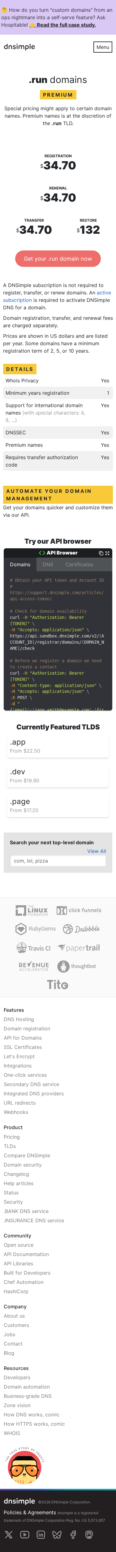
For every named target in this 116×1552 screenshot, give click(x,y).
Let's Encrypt (19, 1056)
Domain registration (27, 1028)
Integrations (18, 1066)
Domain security (23, 1165)
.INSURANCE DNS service (34, 1220)
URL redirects (20, 1103)
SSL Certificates (23, 1047)
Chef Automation (24, 1282)
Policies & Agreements (30, 1512)
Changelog (16, 1174)
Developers (17, 1377)
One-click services (25, 1075)
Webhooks (16, 1112)
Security (13, 1202)
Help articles (18, 1183)
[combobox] (58, 861)
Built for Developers (27, 1273)
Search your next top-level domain (52, 842)
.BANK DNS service (26, 1211)
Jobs (9, 1334)
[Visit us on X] (9, 1535)
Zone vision (17, 1405)
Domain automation (27, 1387)
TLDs (10, 1146)
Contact (13, 1344)
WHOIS (12, 1433)
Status (11, 1192)
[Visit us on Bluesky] (57, 1535)
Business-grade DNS (28, 1396)
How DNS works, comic (31, 1414)
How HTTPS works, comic (34, 1424)
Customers (16, 1325)
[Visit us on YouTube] (25, 1535)
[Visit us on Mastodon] (89, 1535)
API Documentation (26, 1254)
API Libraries (18, 1263)
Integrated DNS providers (34, 1093)
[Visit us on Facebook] (73, 1535)
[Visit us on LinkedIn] (41, 1535)
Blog (9, 1353)
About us (14, 1316)
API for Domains (23, 1038)
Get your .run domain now (58, 258)
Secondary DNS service (31, 1084)
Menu (103, 47)
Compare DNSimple (27, 1155)
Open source (18, 1245)
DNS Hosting (19, 1019)
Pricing (12, 1137)
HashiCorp (16, 1291)
